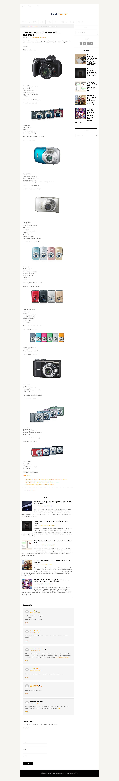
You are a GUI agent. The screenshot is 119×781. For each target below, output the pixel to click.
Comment (26, 727)
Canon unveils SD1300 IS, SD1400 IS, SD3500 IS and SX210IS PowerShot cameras (46, 479)
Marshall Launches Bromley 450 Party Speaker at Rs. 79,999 (92, 72)
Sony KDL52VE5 (34, 685)
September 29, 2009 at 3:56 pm (36, 686)
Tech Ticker (59, 14)
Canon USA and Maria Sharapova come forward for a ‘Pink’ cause (42, 482)
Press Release (26, 475)
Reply (26, 623)
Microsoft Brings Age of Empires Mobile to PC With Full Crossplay (91, 100)
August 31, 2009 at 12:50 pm (35, 670)
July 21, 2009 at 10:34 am (35, 650)
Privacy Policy (68, 773)
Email (25, 749)
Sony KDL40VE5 (34, 669)
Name (25, 742)
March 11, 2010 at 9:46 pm (35, 703)
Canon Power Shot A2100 (37, 649)
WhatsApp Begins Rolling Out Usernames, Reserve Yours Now (92, 86)
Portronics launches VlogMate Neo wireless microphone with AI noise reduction (92, 60)
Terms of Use (75, 773)
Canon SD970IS (34, 630)
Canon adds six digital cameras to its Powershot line (39, 481)
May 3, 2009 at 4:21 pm (34, 632)
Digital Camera (32, 490)
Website (25, 756)
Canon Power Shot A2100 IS (62, 657)
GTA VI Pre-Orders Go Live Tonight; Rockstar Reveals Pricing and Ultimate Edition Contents (51, 580)
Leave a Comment (48, 505)
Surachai (32, 611)
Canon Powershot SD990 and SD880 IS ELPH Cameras (40, 484)
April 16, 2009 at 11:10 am (35, 612)
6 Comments (43, 37)
